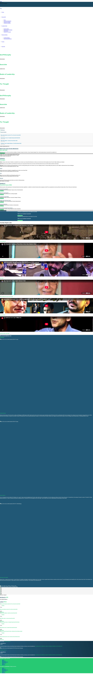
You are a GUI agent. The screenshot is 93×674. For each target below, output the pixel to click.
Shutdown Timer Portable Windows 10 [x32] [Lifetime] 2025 (11, 143)
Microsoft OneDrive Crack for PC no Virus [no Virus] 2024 (11, 135)
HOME (3, 660)
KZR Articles (6, 30)
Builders (3, 605)
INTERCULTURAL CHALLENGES (4, 333)
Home (3, 12)
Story (5, 19)
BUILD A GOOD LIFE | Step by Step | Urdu (6, 259)
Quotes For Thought (7, 31)
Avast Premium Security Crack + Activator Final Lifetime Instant (10, 636)
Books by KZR (6, 28)
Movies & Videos (4, 34)
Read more (2, 612)
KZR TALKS (1, 278)
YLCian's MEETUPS (3, 241)
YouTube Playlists (7, 37)
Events (3, 41)
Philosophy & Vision (7, 21)
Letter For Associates (7, 20)
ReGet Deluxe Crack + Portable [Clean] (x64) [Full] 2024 (10, 137)
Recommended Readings (8, 29)
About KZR (4, 16)
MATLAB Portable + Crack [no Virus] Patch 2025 (9, 140)
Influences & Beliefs (7, 22)
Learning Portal (4, 25)
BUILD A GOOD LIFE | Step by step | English (6, 296)
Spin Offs (3, 46)
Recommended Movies (8, 38)
